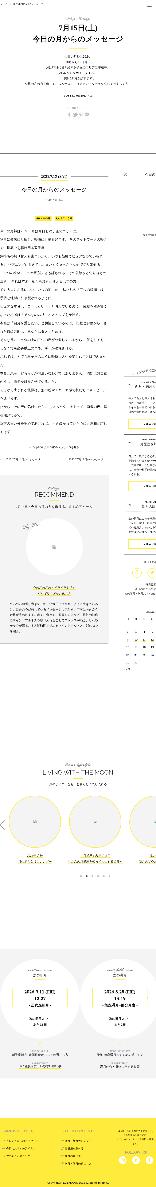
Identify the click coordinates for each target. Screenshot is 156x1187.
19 (152, 647)
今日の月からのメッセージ (22, 1140)
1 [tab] (81, 871)
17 (135, 647)
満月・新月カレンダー (78, 1140)
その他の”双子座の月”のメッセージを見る (54, 447)
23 (127, 655)
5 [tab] (104, 871)
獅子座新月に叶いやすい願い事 (40, 1066)
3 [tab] (92, 871)
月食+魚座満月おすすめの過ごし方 (120, 1054)
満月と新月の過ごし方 (78, 1163)
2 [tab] (86, 871)
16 (127, 647)
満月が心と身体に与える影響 (120, 1066)
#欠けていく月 (64, 218)
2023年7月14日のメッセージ (21, 459)
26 (152, 655)
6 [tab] (109, 871)
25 (144, 655)
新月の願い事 (73, 1156)
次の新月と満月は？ (18, 1156)
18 (144, 647)
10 (135, 639)
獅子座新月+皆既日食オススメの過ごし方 (40, 1054)
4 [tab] (98, 871)
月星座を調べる (74, 1148)
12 (152, 639)
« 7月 (127, 668)
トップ (3, 4)
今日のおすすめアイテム (21, 1148)
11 (144, 639)
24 (135, 655)
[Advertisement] (78, 134)
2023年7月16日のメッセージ (87, 459)
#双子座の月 (43, 218)
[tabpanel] (35, 832)
